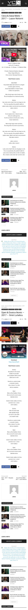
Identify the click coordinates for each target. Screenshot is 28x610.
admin (6, 22)
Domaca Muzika (8, 9)
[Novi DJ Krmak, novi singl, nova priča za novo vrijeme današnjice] (5, 290)
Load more (13, 295)
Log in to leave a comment (14, 234)
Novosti (16, 12)
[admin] (2, 22)
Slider (20, 12)
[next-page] (5, 225)
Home (2, 9)
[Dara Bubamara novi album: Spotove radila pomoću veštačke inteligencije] (5, 202)
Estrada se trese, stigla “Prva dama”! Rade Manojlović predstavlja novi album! (17, 219)
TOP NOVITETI (11, 12)
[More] (18, 26)
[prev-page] (2, 225)
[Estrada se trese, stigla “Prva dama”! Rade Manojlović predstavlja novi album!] (5, 219)
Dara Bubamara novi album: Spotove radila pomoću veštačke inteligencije (18, 202)
